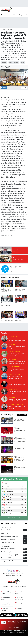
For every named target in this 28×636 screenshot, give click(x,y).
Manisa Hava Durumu (19, 592)
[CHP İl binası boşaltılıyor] (21, 298)
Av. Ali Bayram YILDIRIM (16, 404)
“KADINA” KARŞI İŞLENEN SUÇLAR (17, 407)
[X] (11, 570)
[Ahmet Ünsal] (4, 384)
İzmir (9, 15)
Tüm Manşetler (20, 603)
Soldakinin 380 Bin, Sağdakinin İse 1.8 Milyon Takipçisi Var (17, 400)
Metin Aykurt (13, 389)
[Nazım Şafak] (4, 361)
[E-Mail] (11, 271)
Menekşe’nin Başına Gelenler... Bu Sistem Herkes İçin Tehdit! (17, 339)
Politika (10, 29)
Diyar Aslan (12, 397)
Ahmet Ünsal (13, 382)
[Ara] (23, 9)
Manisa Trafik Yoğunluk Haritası (19, 598)
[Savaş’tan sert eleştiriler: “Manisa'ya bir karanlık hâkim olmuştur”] (21, 283)
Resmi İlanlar (18, 575)
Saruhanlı (8, 575)
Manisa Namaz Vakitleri (5, 598)
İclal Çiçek (13, 267)
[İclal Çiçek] (5, 268)
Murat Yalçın (13, 336)
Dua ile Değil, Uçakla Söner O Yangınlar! (17, 392)
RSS (4, 622)
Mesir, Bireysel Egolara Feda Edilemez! (17, 385)
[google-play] (21, 615)
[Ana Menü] (25, 9)
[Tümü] (26, 333)
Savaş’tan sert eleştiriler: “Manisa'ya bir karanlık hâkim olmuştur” (20, 289)
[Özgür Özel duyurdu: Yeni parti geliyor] (21, 314)
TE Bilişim (17, 627)
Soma (13, 575)
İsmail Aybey (12, 344)
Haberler (3, 29)
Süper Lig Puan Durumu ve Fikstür (5, 603)
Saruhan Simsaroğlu (15, 351)
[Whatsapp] (20, 570)
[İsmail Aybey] (4, 346)
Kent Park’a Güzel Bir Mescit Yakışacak (17, 347)
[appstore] (7, 615)
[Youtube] (17, 570)
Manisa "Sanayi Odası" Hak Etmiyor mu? (16, 354)
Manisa (3, 15)
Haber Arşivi (20, 608)
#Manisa (4, 62)
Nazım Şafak (12, 359)
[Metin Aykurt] (4, 391)
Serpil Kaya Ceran (14, 374)
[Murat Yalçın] (4, 338)
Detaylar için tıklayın (14, 517)
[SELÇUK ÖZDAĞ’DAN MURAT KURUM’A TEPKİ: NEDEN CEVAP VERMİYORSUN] (7, 283)
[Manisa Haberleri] (7, 10)
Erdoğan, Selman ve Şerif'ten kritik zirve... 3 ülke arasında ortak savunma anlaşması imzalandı (6, 305)
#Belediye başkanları (13, 62)
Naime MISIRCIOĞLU (14, 367)
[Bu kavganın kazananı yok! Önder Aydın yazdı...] (7, 314)
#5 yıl (22, 62)
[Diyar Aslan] (4, 399)
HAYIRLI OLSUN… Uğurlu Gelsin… (16, 369)
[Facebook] (8, 570)
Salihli (22, 573)
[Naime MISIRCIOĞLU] (4, 368)
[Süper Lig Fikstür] (26, 523)
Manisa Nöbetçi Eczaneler (6, 592)
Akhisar (15, 15)
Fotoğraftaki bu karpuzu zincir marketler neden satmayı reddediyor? (17, 362)
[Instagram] (14, 570)
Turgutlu (22, 15)
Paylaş (4, 87)
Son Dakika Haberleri (4, 609)
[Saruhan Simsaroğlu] (4, 353)
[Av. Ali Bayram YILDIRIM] (4, 406)
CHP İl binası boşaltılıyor (20, 302)
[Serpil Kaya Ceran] (4, 376)
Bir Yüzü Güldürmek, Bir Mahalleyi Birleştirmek (15, 377)
